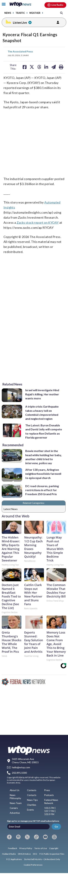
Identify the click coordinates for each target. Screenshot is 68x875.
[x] (27, 837)
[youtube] (45, 837)
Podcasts (49, 795)
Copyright (53, 848)
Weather (34, 13)
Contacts (31, 795)
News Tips (32, 800)
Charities (31, 804)
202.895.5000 (19, 772)
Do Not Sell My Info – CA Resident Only (42, 859)
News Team (16, 803)
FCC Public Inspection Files (51, 854)
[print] (61, 66)
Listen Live (20, 22)
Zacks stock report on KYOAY (38, 222)
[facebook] (9, 837)
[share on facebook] (25, 66)
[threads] (54, 837)
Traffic (20, 13)
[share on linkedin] (46, 66)
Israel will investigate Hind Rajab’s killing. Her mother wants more (42, 394)
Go (56, 826)
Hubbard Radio (9, 854)
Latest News (11, 508)
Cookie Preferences (33, 865)
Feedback (12, 848)
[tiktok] (36, 837)
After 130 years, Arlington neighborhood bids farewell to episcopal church (43, 473)
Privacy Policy (25, 848)
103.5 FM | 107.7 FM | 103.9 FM (50, 811)
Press (47, 790)
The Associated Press (20, 51)
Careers (14, 808)
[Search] (61, 13)
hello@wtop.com (21, 767)
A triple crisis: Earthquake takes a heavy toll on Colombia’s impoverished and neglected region (42, 412)
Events (30, 809)
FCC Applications (14, 859)
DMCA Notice (24, 854)
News (7, 13)
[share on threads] (39, 66)
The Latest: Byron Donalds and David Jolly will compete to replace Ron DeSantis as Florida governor (43, 431)
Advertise (15, 812)
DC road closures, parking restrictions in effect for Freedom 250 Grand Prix (42, 490)
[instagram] (18, 837)
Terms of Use (40, 848)
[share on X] (32, 66)
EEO (35, 854)
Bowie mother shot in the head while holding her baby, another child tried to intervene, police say (43, 457)
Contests (31, 790)
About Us (14, 790)
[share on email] (53, 66)
